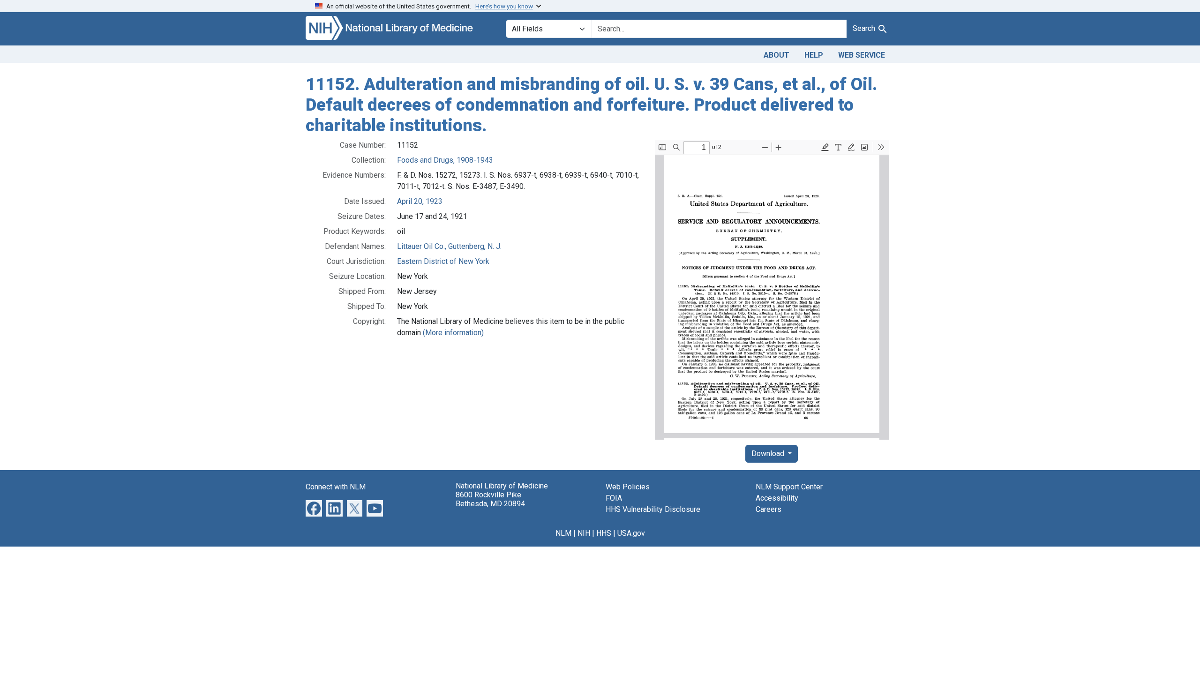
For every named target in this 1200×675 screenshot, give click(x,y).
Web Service (861, 55)
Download (768, 453)
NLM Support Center (789, 486)
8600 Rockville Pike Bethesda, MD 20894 (490, 499)
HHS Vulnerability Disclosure (653, 509)
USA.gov (631, 533)
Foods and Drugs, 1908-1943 (445, 160)
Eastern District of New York (443, 261)
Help (813, 55)
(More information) (453, 332)
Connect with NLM (336, 486)
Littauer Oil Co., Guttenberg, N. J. (449, 246)
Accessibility (777, 498)
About (776, 55)
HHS (603, 533)
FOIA (614, 498)
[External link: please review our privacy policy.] (314, 507)
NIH (584, 533)
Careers (768, 509)
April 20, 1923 (419, 201)
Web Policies (628, 486)
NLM (563, 533)
